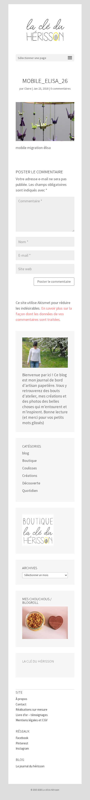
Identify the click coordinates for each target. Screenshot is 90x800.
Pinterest (22, 743)
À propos (21, 699)
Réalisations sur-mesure (31, 709)
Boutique (29, 460)
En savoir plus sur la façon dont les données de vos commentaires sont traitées (44, 314)
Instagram (22, 748)
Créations (29, 475)
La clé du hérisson (38, 661)
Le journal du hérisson (30, 766)
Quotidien (30, 490)
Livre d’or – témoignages (32, 715)
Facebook (22, 738)
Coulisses (29, 468)
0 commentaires (60, 88)
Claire (27, 88)
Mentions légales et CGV (32, 720)
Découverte (31, 483)
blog (25, 453)
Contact (21, 704)
